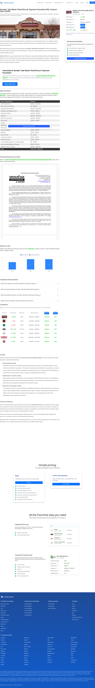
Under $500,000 (28, 612)
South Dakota (27, 642)
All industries (51, 606)
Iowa (72, 655)
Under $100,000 (28, 608)
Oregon (26, 644)
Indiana (2, 657)
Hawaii (49, 657)
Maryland (26, 653)
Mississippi (3, 653)
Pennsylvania (4, 644)
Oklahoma (50, 644)
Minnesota (73, 651)
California (50, 662)
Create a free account (29, 126)
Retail (2, 630)
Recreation (3, 612)
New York (50, 646)
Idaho (72, 657)
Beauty (2, 617)
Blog (73, 612)
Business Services (5, 604)
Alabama (26, 664)
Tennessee (3, 642)
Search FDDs (66, 484)
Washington (73, 637)
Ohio (2, 646)
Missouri (26, 651)
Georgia (26, 660)
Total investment (34, 312)
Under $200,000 (28, 610)
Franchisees (13, 312)
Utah (49, 640)
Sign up (92, 2)
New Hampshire (51, 648)
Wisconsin (26, 637)
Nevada (26, 648)
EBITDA (55, 311)
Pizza (83, 14)
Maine (72, 653)
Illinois (25, 657)
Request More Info (10, 84)
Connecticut (74, 660)
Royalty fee (21, 312)
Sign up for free (70, 33)
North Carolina (27, 646)
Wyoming (3, 637)
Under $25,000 (27, 604)
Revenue (47, 311)
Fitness (2, 626)
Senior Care (3, 610)
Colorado (73, 662)
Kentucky (26, 655)
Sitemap (74, 615)
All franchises (51, 604)
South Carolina (74, 642)
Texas (72, 640)
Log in (73, 604)
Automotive (3, 628)
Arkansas (26, 662)
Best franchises (52, 608)
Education (3, 606)
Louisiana (3, 655)
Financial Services (5, 615)
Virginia (2, 640)
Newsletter (74, 610)
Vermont (26, 640)
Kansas (49, 655)
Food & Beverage (76, 14)
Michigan (50, 651)
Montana (3, 651)
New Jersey (3, 648)
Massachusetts (51, 653)
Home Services (4, 621)
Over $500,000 (27, 615)
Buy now (85, 30)
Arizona (2, 662)
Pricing (73, 608)
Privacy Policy (75, 619)
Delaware (50, 660)
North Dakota (74, 644)
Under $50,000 (27, 606)
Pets (2, 608)
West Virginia (51, 637)
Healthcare (3, 624)
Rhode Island (51, 642)
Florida (2, 660)
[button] (59, 2)
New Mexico (74, 646)
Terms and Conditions (77, 617)
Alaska (2, 664)
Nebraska (73, 648)
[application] (30, 263)
